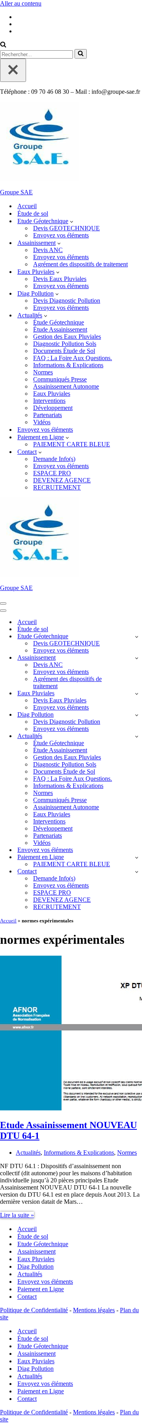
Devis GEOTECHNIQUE (66, 228)
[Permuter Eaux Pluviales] (136, 693)
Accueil (27, 206)
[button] (71, 221)
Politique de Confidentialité (34, 1310)
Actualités (28, 1152)
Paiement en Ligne (40, 1289)
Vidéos (41, 422)
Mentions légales (94, 1310)
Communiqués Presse (60, 379)
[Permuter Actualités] (136, 736)
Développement (53, 407)
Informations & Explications (68, 365)
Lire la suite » (17, 1215)
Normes (43, 372)
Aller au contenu (20, 3)
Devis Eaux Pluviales (59, 278)
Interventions (49, 400)
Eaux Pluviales (51, 393)
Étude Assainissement (60, 329)
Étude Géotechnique (58, 322)
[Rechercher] (3, 45)
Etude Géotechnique (42, 1244)
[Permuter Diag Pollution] (136, 715)
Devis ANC (48, 250)
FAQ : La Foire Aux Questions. (72, 358)
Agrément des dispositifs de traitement (80, 264)
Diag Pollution (35, 1266)
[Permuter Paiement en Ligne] (136, 857)
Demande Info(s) (54, 458)
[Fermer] (13, 70)
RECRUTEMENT (57, 487)
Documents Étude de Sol (64, 350)
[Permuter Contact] (136, 871)
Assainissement (36, 1251)
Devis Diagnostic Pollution (66, 300)
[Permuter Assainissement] (136, 658)
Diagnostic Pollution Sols (64, 343)
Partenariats (47, 415)
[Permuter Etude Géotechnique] (136, 636)
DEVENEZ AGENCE (62, 480)
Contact (27, 1296)
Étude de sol (32, 213)
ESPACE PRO (52, 473)
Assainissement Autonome (66, 386)
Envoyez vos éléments (61, 235)
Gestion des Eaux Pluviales (67, 336)
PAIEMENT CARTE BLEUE (71, 444)
